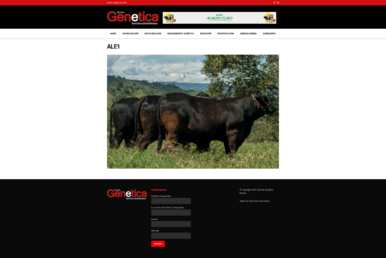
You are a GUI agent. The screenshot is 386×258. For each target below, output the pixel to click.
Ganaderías (269, 33)
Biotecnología (153, 33)
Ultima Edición (130, 33)
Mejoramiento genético (180, 33)
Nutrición (205, 33)
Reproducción (225, 33)
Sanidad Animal (248, 33)
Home (113, 33)
